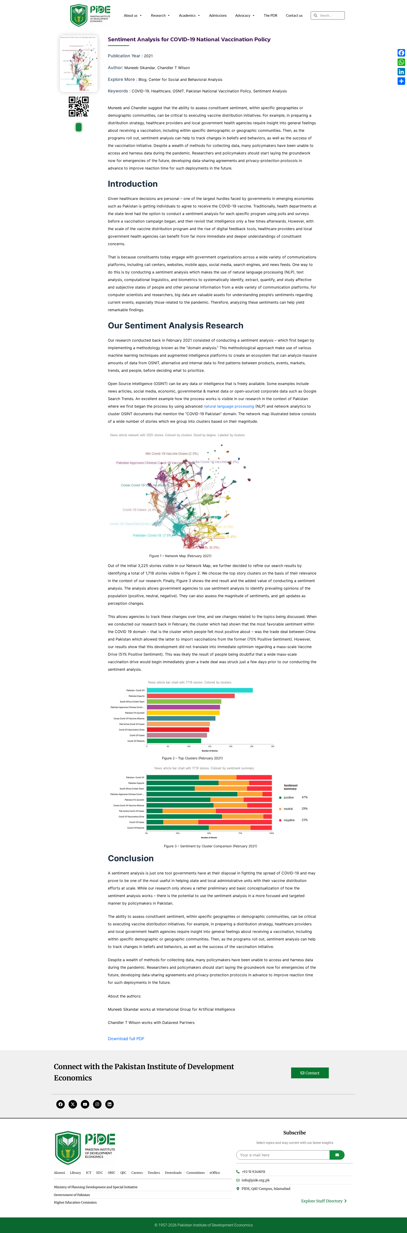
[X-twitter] (73, 1104)
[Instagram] (97, 1104)
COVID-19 (140, 91)
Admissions (218, 15)
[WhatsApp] (401, 62)
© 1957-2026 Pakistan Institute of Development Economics (204, 1225)
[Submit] (337, 1155)
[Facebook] (60, 1104)
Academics (187, 15)
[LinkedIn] (401, 71)
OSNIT (178, 91)
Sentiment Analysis (270, 91)
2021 (148, 56)
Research (158, 15)
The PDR (270, 15)
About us (131, 15)
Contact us (294, 15)
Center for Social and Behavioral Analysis (185, 79)
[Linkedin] (109, 1104)
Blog (142, 79)
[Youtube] (85, 1104)
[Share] (401, 81)
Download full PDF (126, 1038)
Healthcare (161, 91)
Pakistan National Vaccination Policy (218, 91)
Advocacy (242, 15)
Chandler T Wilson (173, 67)
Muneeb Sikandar (139, 67)
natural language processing (229, 406)
